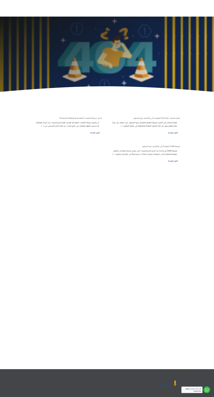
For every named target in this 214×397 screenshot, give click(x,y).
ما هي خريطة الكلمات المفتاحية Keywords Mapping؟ (80, 118)
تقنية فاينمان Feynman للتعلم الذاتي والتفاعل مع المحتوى (156, 118)
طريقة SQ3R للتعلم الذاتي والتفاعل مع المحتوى (161, 147)
